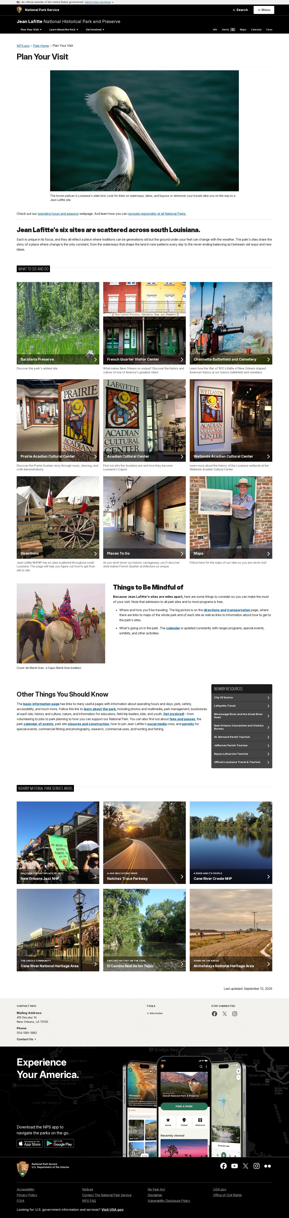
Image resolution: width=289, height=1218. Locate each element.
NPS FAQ (89, 1201)
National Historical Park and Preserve (68, 21)
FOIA (20, 1201)
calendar (173, 628)
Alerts (228, 29)
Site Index (156, 1013)
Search (242, 10)
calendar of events (38, 724)
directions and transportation (227, 610)
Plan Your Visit (30, 29)
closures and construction (88, 724)
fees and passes (182, 719)
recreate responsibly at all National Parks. (157, 214)
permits (188, 724)
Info (215, 29)
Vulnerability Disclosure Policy (169, 1201)
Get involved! (173, 714)
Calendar (256, 29)
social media (157, 724)
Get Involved (93, 29)
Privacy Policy (27, 1195)
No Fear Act (156, 1189)
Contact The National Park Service (107, 1195)
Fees (269, 29)
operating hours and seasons (58, 214)
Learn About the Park (62, 29)
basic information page (41, 704)
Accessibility (25, 1189)
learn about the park (100, 709)
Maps (243, 29)
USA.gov (219, 1189)
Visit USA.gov (112, 1210)
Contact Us (25, 1039)
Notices (87, 1189)
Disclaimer (155, 1195)
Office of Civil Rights (227, 1195)
